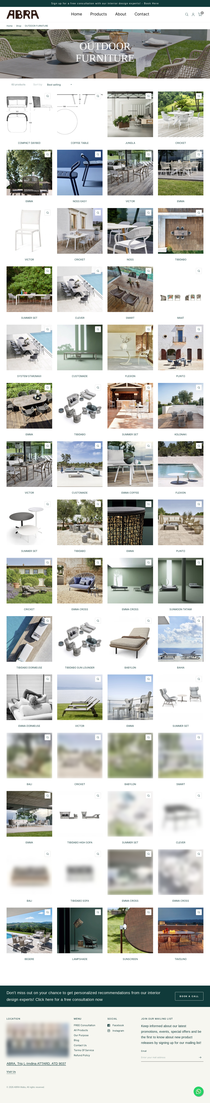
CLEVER (79, 317)
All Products (81, 1030)
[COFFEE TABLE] (80, 114)
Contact (142, 14)
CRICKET (180, 143)
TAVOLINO (181, 959)
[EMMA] (29, 172)
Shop (18, 25)
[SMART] (130, 289)
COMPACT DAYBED (29, 143)
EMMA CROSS (80, 609)
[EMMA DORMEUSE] (29, 697)
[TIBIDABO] (181, 231)
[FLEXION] (130, 347)
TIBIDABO (180, 259)
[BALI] (29, 755)
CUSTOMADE (80, 376)
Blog (76, 1040)
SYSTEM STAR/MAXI (29, 376)
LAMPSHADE (79, 959)
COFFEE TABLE (80, 143)
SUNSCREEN (130, 959)
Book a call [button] (189, 996)
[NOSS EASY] (80, 172)
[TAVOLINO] (181, 930)
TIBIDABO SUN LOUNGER (79, 667)
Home (76, 14)
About (120, 14)
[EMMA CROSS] (80, 580)
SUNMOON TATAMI (180, 609)
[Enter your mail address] (200, 1057)
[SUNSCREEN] (130, 930)
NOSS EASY (80, 201)
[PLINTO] (181, 347)
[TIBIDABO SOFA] (80, 872)
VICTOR (130, 201)
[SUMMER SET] (29, 289)
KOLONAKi (181, 434)
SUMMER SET (29, 317)
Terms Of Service (84, 1050)
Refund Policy (82, 1055)
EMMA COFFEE (130, 492)
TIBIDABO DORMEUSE (29, 667)
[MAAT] (181, 289)
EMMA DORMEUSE (29, 725)
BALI (29, 784)
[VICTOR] (130, 172)
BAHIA (180, 667)
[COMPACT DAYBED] (29, 114)
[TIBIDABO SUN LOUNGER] (80, 639)
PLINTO (180, 376)
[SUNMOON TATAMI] (181, 580)
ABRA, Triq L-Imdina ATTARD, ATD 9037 (36, 1063)
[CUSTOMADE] (80, 347)
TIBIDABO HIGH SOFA (79, 842)
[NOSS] (130, 231)
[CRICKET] (181, 114)
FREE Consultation (84, 1025)
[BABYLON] (130, 639)
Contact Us (80, 1045)
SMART (130, 317)
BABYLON (130, 667)
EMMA (29, 201)
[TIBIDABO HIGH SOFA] (80, 814)
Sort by (37, 84)
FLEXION (130, 376)
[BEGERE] (29, 930)
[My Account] (193, 14)
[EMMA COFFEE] (130, 464)
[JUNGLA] (130, 114)
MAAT (180, 317)
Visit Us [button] (11, 1071)
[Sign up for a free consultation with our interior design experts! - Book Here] (105, 3)
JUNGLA (130, 143)
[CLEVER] (80, 289)
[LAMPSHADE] (80, 930)
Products (98, 14)
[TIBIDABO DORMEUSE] (29, 639)
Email (144, 1051)
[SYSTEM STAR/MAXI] (29, 347)
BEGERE (29, 959)
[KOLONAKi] (181, 406)
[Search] (187, 14)
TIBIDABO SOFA (80, 900)
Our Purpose (81, 1035)
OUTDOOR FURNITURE (36, 25)
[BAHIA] (181, 639)
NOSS (130, 259)
